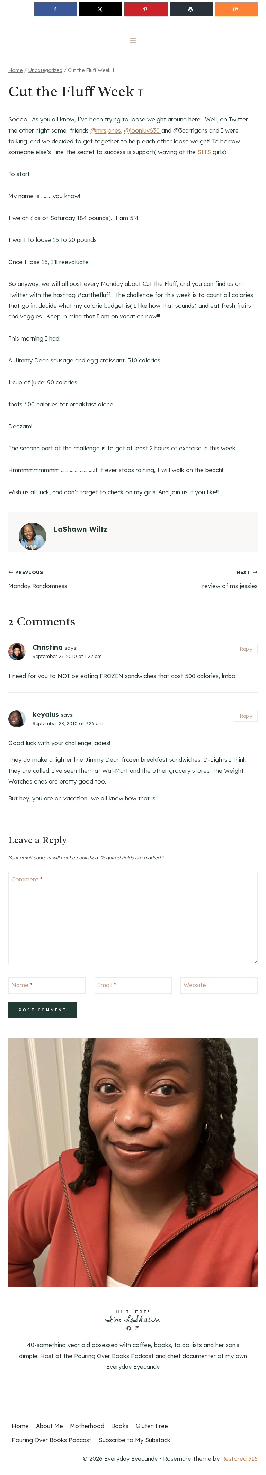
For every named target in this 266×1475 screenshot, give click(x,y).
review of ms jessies (230, 579)
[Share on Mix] (236, 9)
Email (106, 984)
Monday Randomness (37, 579)
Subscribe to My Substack (134, 1440)
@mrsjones (105, 130)
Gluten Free (152, 1425)
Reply (246, 649)
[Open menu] (133, 40)
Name (22, 984)
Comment (27, 879)
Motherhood (87, 1425)
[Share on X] (100, 9)
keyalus (46, 714)
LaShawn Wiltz (80, 529)
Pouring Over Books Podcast (51, 1440)
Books (119, 1425)
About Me (49, 1425)
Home (20, 1425)
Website (195, 984)
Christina (48, 647)
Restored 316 (239, 1458)
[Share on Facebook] (55, 9)
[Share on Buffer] (191, 9)
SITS (204, 151)
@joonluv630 (142, 130)
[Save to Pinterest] (145, 9)
